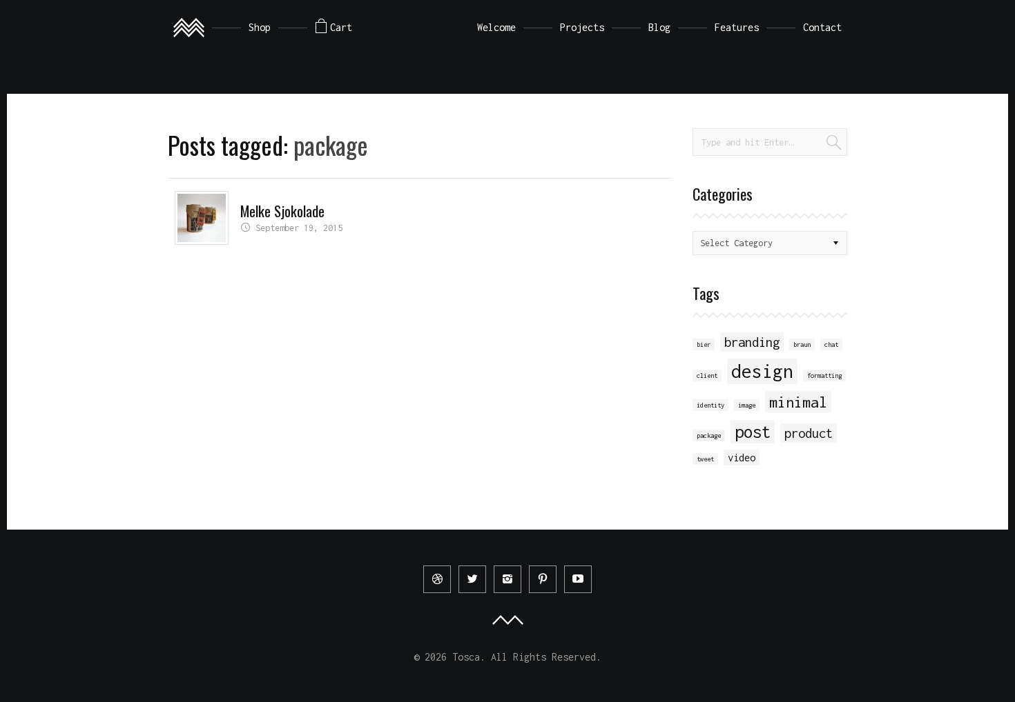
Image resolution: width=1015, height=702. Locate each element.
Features (737, 27)
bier (703, 344)
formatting (824, 375)
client (707, 375)
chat (831, 344)
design (762, 371)
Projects (582, 27)
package (709, 435)
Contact (822, 27)
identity (710, 405)
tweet (705, 459)
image (746, 405)
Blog (659, 27)
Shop (260, 27)
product (808, 433)
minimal (798, 402)
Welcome (496, 27)
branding (752, 342)
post (753, 431)
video (741, 457)
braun (802, 344)
